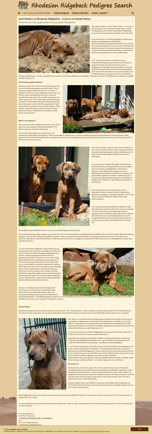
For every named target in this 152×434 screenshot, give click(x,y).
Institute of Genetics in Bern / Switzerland (36, 418)
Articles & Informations (37, 13)
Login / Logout (99, 13)
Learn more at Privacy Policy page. (95, 431)
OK (139, 429)
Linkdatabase (61, 13)
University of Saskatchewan (31, 425)
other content (80, 13)
